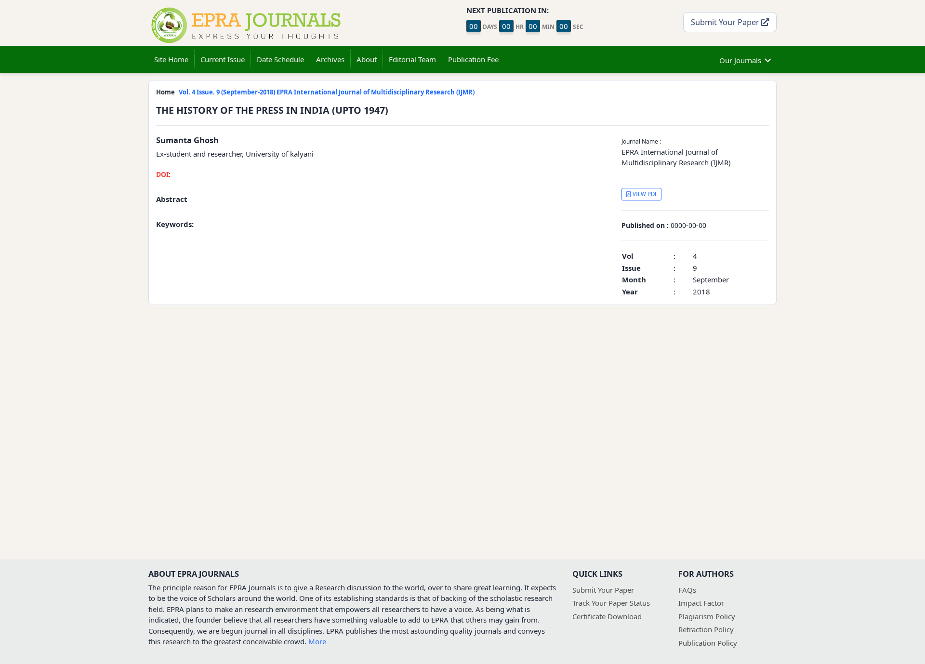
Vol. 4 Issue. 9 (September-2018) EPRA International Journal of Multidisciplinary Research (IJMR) (327, 92)
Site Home (171, 59)
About (367, 59)
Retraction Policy (706, 629)
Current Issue (222, 59)
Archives (330, 59)
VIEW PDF (644, 194)
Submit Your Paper (726, 21)
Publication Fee (473, 59)
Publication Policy (707, 643)
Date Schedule (280, 59)
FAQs (687, 590)
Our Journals (740, 60)
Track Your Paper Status (611, 603)
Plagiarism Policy (706, 616)
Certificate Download (607, 616)
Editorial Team (412, 59)
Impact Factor (701, 603)
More (317, 641)
